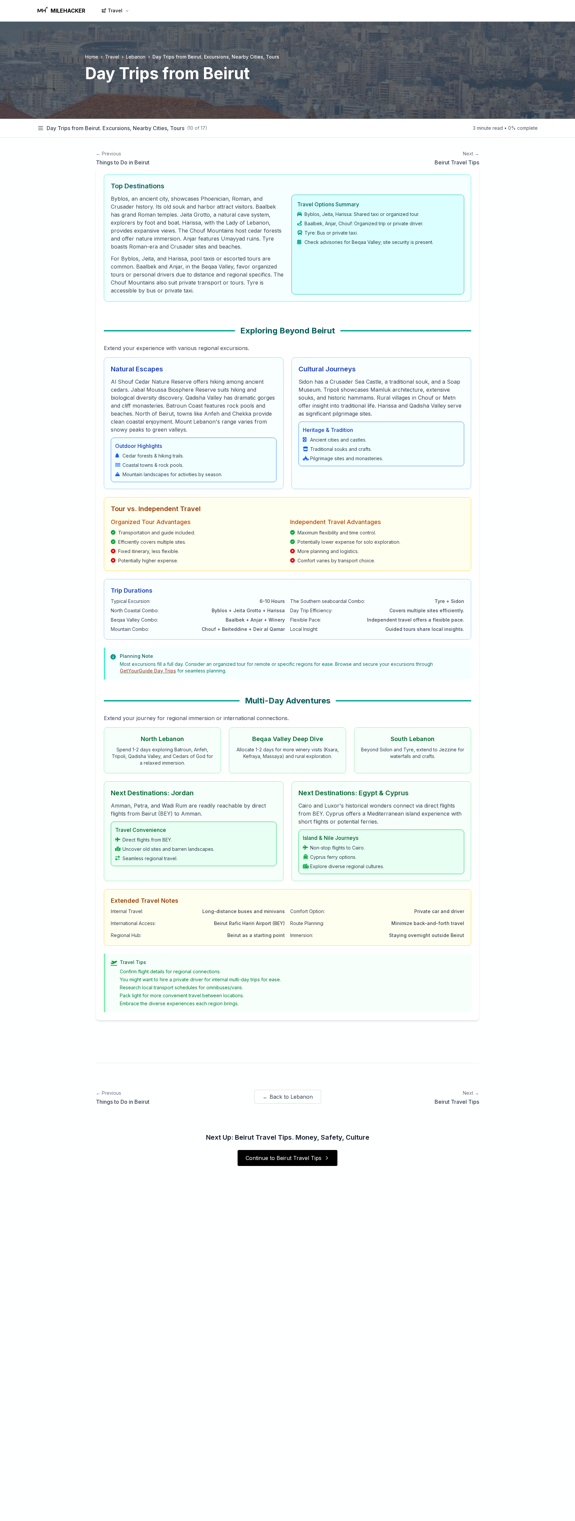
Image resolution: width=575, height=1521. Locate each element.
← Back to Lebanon (288, 1096)
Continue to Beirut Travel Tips (283, 1158)
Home (91, 57)
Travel (115, 10)
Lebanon (135, 57)
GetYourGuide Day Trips (148, 670)
